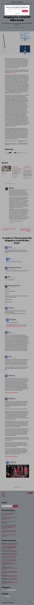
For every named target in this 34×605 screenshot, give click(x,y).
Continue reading (17, 13)
